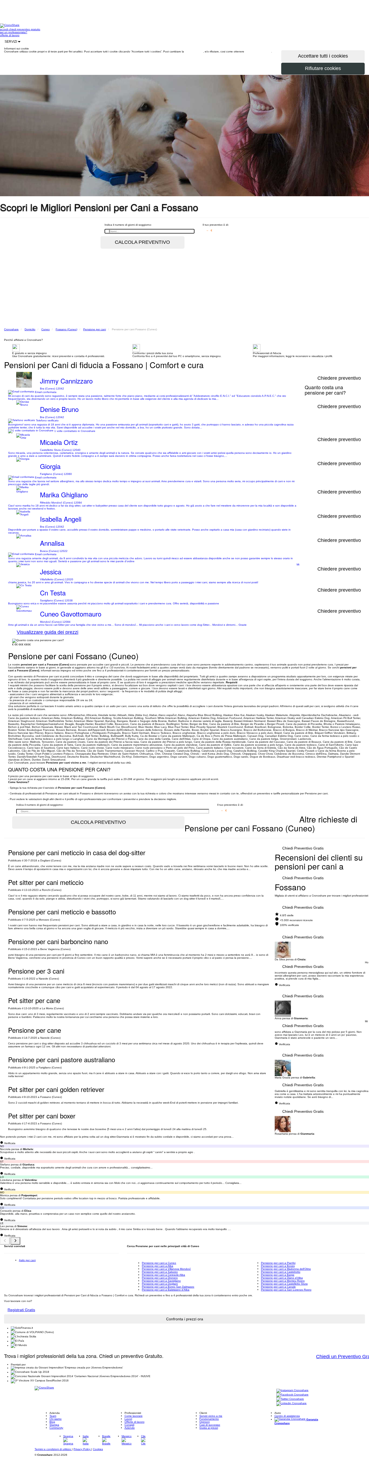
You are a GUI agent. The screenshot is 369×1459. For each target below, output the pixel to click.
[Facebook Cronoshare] (292, 1395)
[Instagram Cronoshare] (292, 1390)
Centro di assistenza (287, 1415)
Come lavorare (134, 1415)
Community (56, 1427)
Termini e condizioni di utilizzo (53, 1449)
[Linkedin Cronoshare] (291, 1403)
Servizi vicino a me (210, 1415)
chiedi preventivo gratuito (24, 29)
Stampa (54, 1424)
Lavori (128, 1418)
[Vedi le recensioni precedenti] (5, 1241)
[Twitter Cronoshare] (290, 1399)
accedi (4, 29)
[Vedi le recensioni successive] (15, 1241)
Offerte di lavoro (135, 1421)
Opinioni (204, 1421)
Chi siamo (55, 1418)
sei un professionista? (13, 32)
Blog (52, 1421)
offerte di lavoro (9, 35)
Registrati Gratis (21, 1310)
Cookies (98, 1449)
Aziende (130, 1427)
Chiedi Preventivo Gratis (303, 848)
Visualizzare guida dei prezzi (47, 632)
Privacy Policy (82, 1449)
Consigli (129, 1424)
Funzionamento (209, 1418)
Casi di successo (209, 1424)
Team (52, 1415)
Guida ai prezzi (208, 1427)
